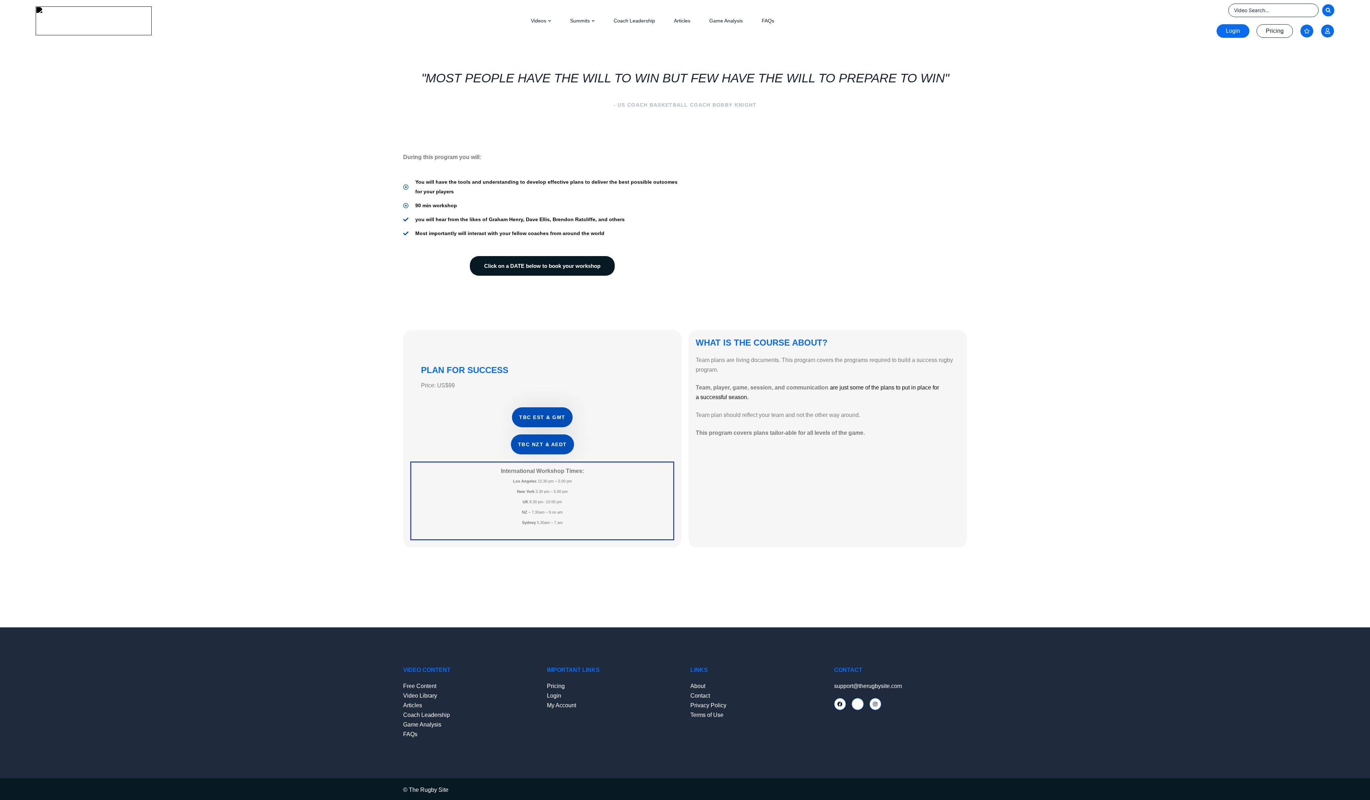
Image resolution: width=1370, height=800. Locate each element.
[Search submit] (1328, 10)
